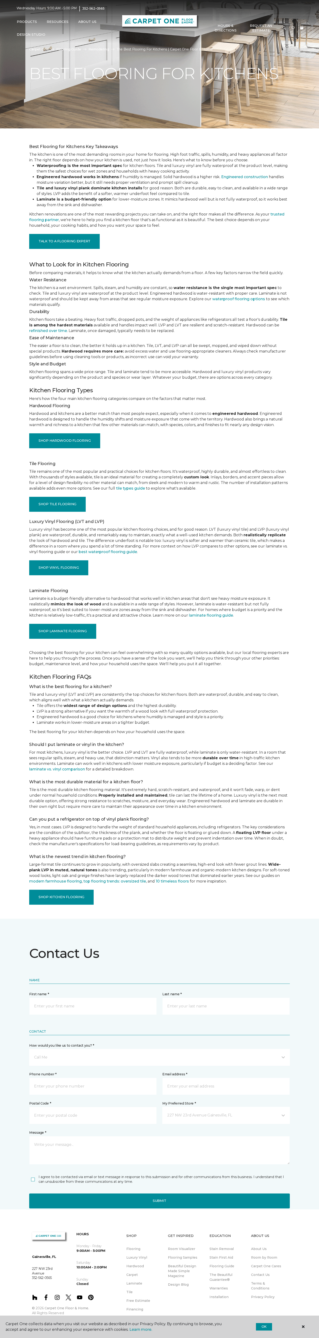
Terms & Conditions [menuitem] (260, 1285)
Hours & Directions (225, 28)
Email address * (174, 1074)
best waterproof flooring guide (108, 552)
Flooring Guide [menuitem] (221, 1266)
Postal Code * (40, 1103)
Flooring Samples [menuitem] (182, 1257)
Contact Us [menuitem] (260, 1275)
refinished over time (48, 330)
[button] (284, 28)
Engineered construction (244, 177)
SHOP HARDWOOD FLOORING (65, 440)
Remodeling (99, 49)
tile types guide (130, 488)
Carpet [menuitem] (132, 1275)
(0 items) (301, 28)
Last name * (172, 994)
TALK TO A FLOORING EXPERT (64, 241)
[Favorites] (293, 28)
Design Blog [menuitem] (178, 1284)
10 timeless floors (172, 881)
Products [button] (27, 22)
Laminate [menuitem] (134, 1283)
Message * (37, 1132)
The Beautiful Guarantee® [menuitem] (220, 1277)
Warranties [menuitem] (218, 1288)
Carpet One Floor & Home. (67, 1308)
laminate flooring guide (211, 615)
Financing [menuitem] (134, 1309)
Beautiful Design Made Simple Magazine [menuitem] (182, 1271)
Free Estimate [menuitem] (138, 1301)
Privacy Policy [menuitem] (263, 1297)
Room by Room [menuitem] (264, 1257)
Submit (159, 1201)
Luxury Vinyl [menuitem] (136, 1257)
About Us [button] (87, 22)
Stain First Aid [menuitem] (221, 1257)
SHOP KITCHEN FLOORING (61, 897)
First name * (39, 994)
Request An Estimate (261, 28)
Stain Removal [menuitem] (221, 1249)
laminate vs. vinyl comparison (57, 769)
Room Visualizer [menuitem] (181, 1249)
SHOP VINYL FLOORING (59, 567)
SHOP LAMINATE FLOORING (63, 631)
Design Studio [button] (31, 34)
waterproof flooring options (238, 299)
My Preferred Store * (179, 1103)
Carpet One (39, 49)
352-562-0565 (93, 8)
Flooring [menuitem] (133, 1249)
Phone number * (43, 1074)
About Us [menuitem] (259, 1249)
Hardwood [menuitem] (135, 1266)
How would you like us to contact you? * (61, 1045)
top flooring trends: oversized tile (114, 881)
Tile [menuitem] (129, 1292)
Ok (264, 1326)
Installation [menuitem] (219, 1297)
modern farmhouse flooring (55, 881)
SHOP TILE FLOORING (57, 504)
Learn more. (140, 1329)
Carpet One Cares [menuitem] (266, 1266)
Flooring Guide (68, 49)
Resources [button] (57, 22)
